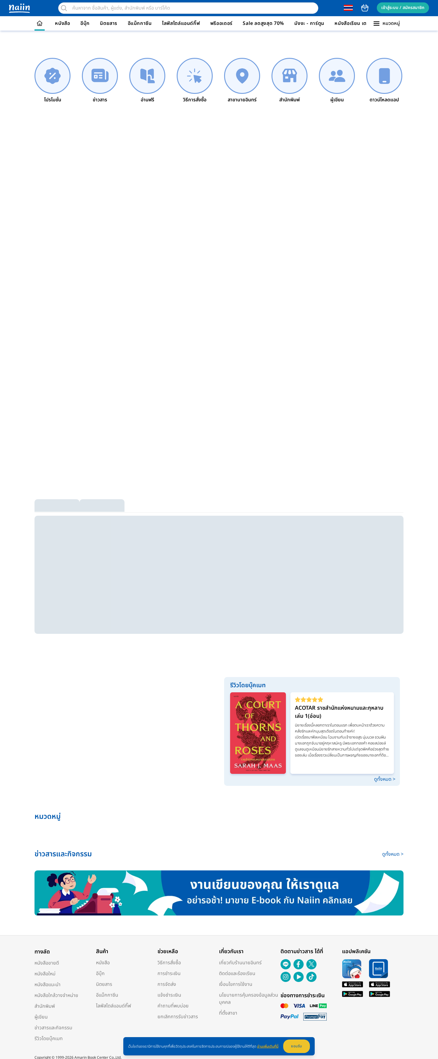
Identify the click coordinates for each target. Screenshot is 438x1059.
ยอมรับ (296, 1046)
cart (364, 7)
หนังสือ (62, 23)
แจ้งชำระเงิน (169, 995)
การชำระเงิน (169, 973)
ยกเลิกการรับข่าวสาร (178, 1016)
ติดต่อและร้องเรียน (237, 973)
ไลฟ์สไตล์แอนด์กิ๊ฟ (181, 23)
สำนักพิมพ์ (44, 1006)
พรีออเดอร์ (221, 23)
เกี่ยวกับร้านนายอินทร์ (240, 962)
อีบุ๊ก (85, 23)
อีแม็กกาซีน (140, 23)
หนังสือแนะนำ (47, 984)
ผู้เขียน (41, 1017)
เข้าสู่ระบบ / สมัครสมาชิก (402, 7)
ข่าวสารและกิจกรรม (53, 1027)
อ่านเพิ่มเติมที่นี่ (267, 1046)
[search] (63, 8)
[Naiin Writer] (219, 893)
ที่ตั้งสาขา (228, 1013)
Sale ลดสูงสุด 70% (263, 23)
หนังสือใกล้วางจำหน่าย (56, 995)
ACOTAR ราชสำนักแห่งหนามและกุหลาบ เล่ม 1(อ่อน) (339, 712)
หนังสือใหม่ (45, 973)
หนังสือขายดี (46, 963)
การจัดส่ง (167, 984)
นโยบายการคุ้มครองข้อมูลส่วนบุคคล (248, 999)
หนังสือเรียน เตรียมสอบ (359, 23)
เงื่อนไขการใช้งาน (235, 984)
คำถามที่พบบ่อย (173, 1006)
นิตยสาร (108, 23)
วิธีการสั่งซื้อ (169, 962)
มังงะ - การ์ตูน (309, 23)
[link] (52, 80)
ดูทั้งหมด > (384, 779)
